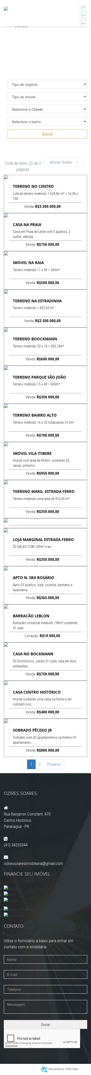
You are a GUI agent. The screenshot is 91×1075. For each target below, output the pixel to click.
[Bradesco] (45, 888)
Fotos (43, 177)
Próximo (54, 764)
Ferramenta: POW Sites (64, 1069)
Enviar (45, 1024)
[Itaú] (45, 895)
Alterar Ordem (63, 162)
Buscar (47, 134)
